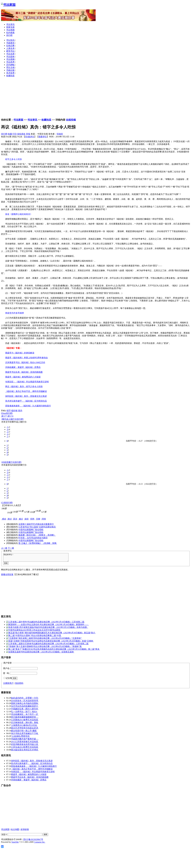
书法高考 (10, 62)
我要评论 (42, 137)
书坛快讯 (10, 40)
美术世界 (10, 73)
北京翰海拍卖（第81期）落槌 (25, 722)
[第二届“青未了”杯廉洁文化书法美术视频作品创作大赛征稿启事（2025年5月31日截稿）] (47, 649)
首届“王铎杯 (88, 641)
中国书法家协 (54, 630)
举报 (28, 134)
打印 (14, 134)
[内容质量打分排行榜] (11, 462)
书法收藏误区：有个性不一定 (25, 714)
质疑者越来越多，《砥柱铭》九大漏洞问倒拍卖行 (34, 766)
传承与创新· (82, 627)
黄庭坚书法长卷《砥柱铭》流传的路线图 (29, 777)
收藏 (10, 134)
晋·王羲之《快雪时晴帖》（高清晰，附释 (37, 543)
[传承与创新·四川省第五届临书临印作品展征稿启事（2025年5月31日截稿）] (41, 627)
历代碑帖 (10, 65)
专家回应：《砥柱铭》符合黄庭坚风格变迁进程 (33, 772)
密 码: (6, 673)
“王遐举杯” (76, 638)
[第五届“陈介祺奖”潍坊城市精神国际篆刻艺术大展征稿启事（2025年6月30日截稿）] (45, 633)
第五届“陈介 (90, 633)
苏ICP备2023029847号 (33, 839)
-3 (7, 432)
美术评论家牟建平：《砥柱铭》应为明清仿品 (32, 763)
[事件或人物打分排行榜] (12, 419)
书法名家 (10, 54)
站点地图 (15, 829)
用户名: (6, 668)
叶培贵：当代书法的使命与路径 (33, 538)
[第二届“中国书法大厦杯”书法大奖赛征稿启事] (28, 635)
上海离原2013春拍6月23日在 (24, 725)
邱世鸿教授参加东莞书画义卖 (25, 744)
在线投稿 (71, 119)
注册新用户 (8, 683)
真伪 (20, 410)
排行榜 (9, 35)
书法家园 (18, 119)
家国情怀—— (82, 624)
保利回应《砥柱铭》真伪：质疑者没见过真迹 (32, 761)
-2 (7, 434)
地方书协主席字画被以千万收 (25, 733)
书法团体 (10, 56)
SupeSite (15, 842)
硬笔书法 (10, 51)
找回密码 (19, 683)
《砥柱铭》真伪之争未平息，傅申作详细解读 (32, 769)
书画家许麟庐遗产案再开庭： (25, 739)
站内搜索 (10, 32)
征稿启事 (10, 45)
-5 (7, 427)
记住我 (9, 678)
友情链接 (25, 829)
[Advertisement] (95, 97)
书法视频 (10, 30)
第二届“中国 (55, 635)
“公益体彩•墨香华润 (20, 736)
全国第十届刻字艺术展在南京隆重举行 (36, 524)
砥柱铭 (14, 410)
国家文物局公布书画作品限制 (25, 703)
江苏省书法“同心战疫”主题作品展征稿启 (37, 527)
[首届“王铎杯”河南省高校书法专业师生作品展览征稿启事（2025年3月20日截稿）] (44, 641)
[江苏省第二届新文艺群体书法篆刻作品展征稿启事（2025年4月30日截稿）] (41, 644)
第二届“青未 (94, 649)
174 (10, 416)
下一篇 (11, 548)
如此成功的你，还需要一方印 (25, 698)
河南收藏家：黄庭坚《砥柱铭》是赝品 (28, 780)
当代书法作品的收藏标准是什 (25, 706)
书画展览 (10, 43)
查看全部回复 (7, 574)
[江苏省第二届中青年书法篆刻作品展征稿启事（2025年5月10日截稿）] (39, 622)
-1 (7, 436)
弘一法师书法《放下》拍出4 (24, 711)
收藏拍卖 (10, 76)
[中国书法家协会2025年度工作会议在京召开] (27, 630)
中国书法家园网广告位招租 (30, 529)
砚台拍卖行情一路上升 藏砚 (24, 731)
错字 (9, 410)
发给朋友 (21, 134)
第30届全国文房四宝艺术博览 (25, 750)
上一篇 (4, 548)
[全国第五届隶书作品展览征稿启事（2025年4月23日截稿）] (33, 652)
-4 (7, 429)
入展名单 (10, 48)
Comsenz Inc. (39, 842)
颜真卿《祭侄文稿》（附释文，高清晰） (37, 535)
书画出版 (10, 70)
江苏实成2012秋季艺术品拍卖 (25, 747)
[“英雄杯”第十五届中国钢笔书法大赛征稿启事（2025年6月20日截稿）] (38, 646)
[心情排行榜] (7, 503)
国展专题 (10, 27)
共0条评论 (29, 137)
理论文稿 (10, 67)
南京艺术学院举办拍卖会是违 (25, 728)
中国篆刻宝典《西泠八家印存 (25, 709)
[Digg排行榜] (7, 413)
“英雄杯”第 (76, 646)
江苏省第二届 (78, 622)
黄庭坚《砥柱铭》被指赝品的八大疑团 (28, 774)
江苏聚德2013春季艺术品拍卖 (25, 720)
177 (4, 416)
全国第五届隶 (67, 652)
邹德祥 (60, 134)
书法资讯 (10, 24)
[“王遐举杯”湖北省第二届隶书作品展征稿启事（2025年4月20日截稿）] (38, 638)
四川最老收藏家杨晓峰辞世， (25, 717)
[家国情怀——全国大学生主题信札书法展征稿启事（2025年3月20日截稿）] (41, 624)
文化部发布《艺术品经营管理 (25, 701)
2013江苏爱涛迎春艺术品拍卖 (25, 741)
